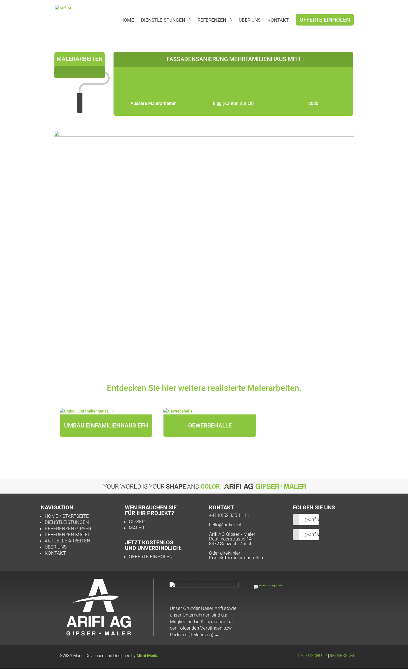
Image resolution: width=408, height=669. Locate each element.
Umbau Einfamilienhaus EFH (106, 425)
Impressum (342, 655)
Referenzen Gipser (68, 528)
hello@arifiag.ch (225, 524)
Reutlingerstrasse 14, (230, 539)
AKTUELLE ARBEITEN (67, 541)
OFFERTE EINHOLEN (151, 556)
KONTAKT (278, 20)
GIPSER (137, 521)
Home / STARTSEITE (67, 516)
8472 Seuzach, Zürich (231, 543)
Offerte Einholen (324, 20)
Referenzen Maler (68, 534)
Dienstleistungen (163, 20)
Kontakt (55, 553)
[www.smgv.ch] (268, 585)
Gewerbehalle (210, 425)
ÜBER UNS (250, 20)
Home (127, 20)
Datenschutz (312, 655)
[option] (106, 426)
